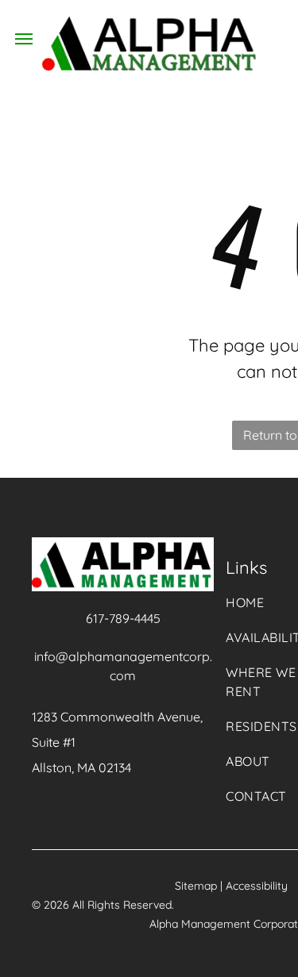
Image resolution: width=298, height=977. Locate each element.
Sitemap (196, 886)
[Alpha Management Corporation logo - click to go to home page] (149, 25)
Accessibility (257, 886)
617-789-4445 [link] (123, 618)
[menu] (24, 39)
